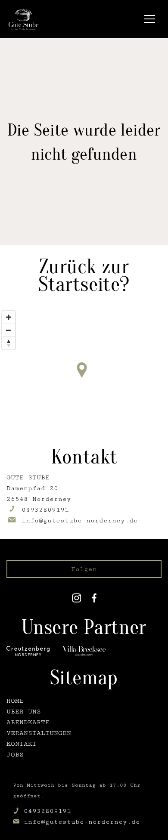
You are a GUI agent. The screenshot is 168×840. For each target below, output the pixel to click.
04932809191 (47, 811)
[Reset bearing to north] (8, 343)
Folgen (84, 569)
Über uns (23, 711)
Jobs (15, 754)
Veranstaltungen (38, 733)
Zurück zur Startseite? (83, 275)
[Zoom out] (8, 330)
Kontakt (21, 743)
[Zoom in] (8, 317)
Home (15, 700)
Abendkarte (28, 722)
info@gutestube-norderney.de (82, 821)
